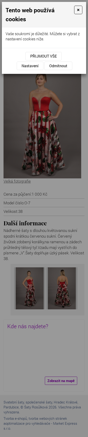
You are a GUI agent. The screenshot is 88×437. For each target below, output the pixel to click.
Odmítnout (58, 65)
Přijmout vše (43, 56)
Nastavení (30, 65)
